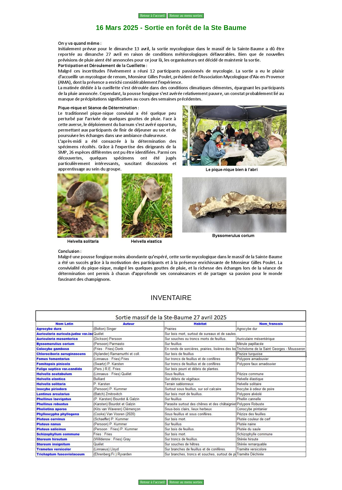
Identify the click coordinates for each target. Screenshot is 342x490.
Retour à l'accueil (152, 16)
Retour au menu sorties (185, 16)
